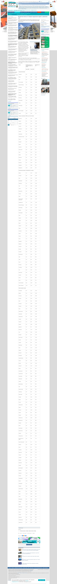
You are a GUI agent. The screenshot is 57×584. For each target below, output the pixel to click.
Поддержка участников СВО (35, 5)
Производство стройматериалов (20, 14)
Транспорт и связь (28, 13)
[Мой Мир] (25, 535)
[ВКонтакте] (22, 535)
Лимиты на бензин (29, 5)
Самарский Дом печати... (45, 72)
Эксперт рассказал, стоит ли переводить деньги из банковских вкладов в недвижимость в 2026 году (13, 39)
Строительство (9, 14)
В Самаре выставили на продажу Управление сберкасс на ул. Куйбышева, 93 (12, 94)
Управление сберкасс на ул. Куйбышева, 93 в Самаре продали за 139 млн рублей (12, 63)
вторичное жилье (29, 533)
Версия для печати (44, 22)
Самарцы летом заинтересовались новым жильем (25, 6)
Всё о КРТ (25, 5)
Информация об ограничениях (18, 567)
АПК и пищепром (22, 13)
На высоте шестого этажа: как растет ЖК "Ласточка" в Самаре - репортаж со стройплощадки (37, 7)
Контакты (10, 567)
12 (8, 122)
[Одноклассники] (23, 535)
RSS (25, 1)
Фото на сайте (43, 78)
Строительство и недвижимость (30, 10)
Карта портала (32, 567)
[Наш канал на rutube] (17, 5)
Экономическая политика (11, 13)
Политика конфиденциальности (38, 567)
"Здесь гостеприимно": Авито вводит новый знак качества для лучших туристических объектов (12, 55)
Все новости (9, 101)
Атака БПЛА (22, 5)
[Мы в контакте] (17, 2)
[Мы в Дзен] (17, 6)
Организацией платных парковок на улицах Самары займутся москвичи (30, 556)
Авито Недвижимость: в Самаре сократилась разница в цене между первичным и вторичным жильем (12, 78)
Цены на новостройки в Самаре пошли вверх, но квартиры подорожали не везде (12, 20)
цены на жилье (24, 533)
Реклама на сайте (36, 1)
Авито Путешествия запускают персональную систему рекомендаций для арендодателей (12, 65)
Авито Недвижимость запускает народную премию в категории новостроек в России (12, 70)
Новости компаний (45, 567)
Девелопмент (25, 14)
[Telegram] (24, 535)
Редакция (13, 567)
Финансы (15, 13)
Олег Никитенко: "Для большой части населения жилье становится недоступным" (34, 50)
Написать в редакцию (21, 1)
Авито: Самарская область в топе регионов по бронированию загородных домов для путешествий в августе (13, 33)
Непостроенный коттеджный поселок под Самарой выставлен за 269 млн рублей (12, 44)
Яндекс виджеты (31, 1)
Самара (33, 533)
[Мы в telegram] (17, 4)
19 (8, 123)
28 (8, 120)
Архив (27, 1)
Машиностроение (18, 13)
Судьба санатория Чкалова (42, 5)
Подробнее (31, 570)
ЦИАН (21, 533)
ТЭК (25, 13)
